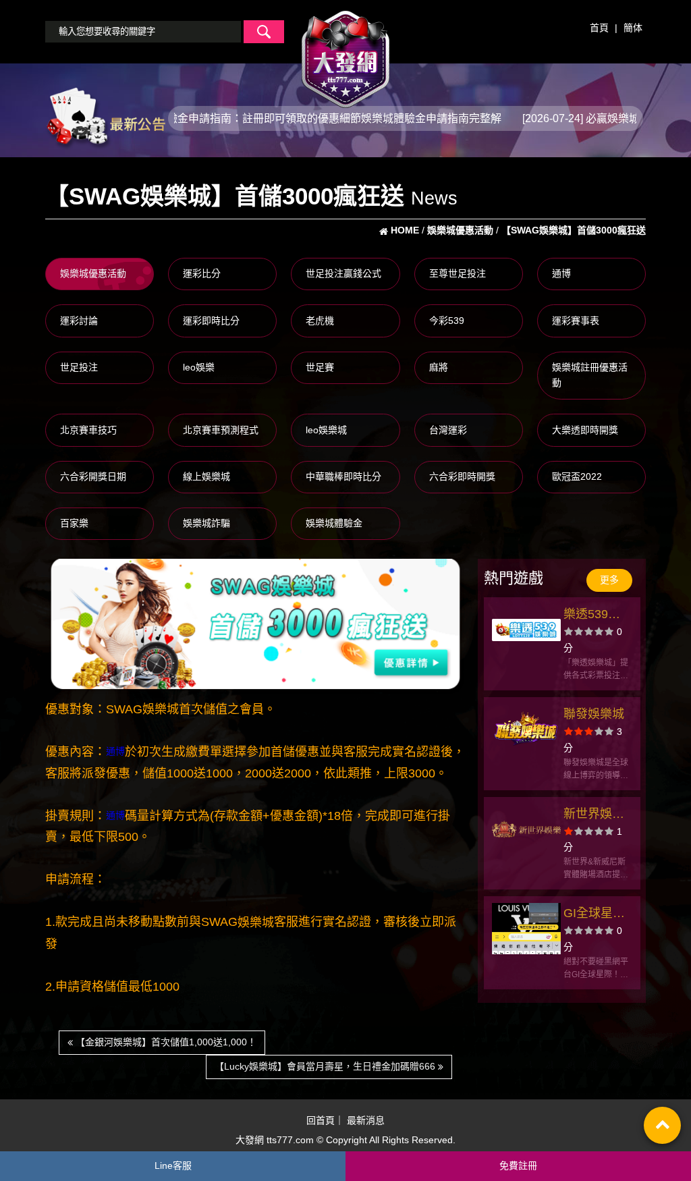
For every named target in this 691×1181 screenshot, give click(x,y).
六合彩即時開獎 (462, 476)
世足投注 (79, 367)
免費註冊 (518, 1165)
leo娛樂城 (326, 429)
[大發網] (345, 53)
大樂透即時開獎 (585, 429)
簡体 (633, 27)
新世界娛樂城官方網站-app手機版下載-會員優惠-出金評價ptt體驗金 (595, 815)
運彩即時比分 (211, 320)
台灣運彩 (448, 429)
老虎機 (320, 320)
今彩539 (446, 320)
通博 (561, 273)
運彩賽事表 (575, 320)
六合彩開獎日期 (93, 476)
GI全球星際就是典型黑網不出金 (594, 914)
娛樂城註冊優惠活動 (590, 375)
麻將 (438, 367)
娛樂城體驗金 (334, 523)
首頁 (599, 27)
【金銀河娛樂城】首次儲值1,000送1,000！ (164, 1042)
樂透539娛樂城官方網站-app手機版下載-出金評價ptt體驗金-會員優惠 (595, 615)
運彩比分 (202, 273)
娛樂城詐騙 (206, 523)
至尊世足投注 (457, 273)
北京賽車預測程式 (220, 429)
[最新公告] (105, 117)
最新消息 (366, 1120)
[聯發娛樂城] (526, 729)
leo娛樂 (199, 367)
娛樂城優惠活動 (93, 273)
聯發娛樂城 (593, 714)
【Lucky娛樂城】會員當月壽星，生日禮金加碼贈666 (326, 1066)
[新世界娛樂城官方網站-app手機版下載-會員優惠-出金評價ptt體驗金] (526, 829)
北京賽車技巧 (88, 429)
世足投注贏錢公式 (343, 273)
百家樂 (74, 523)
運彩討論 (79, 320)
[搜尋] (264, 31)
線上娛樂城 (206, 476)
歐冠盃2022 (577, 476)
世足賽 (320, 367)
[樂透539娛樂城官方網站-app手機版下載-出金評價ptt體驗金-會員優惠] (526, 629)
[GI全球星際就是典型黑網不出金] (526, 928)
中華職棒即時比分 (343, 476)
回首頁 (320, 1120)
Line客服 (173, 1165)
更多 (609, 579)
